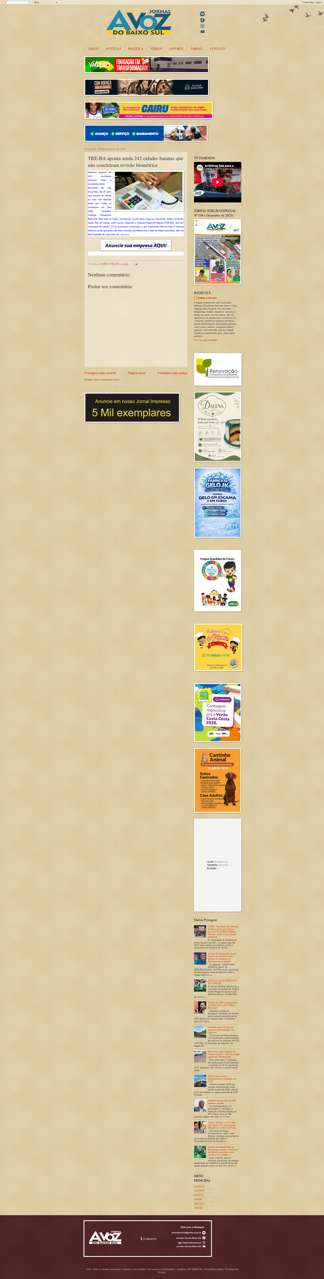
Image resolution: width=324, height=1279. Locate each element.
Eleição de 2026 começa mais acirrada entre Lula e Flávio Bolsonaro (222, 1005)
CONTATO (217, 48)
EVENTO (198, 1195)
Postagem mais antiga (172, 373)
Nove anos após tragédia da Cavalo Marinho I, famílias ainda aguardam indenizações (223, 1054)
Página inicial (137, 373)
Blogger (161, 1272)
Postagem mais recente (100, 373)
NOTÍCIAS (113, 48)
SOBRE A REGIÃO (207, 298)
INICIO (93, 48)
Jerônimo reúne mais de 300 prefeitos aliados (222, 1101)
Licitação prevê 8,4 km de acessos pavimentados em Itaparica (221, 1030)
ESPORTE (176, 48)
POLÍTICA (135, 48)
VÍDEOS (156, 48)
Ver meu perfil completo (205, 340)
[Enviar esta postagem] (135, 264)
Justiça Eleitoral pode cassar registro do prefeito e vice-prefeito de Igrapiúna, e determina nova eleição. (222, 957)
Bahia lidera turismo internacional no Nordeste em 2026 (222, 1079)
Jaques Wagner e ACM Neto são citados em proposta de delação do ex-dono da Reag (222, 1125)
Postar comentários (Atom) (106, 379)
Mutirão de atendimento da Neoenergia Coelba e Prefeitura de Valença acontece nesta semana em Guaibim (223, 1151)
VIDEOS (198, 1208)
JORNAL (197, 48)
